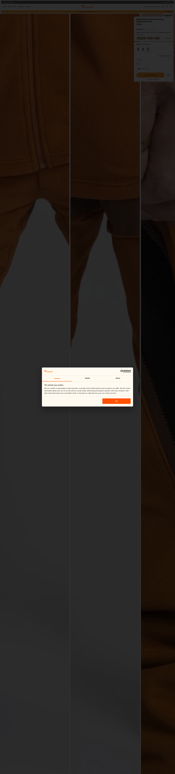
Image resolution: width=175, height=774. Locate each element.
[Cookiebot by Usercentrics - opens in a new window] (122, 371)
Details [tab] (87, 378)
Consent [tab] (57, 378)
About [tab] (118, 378)
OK (116, 401)
